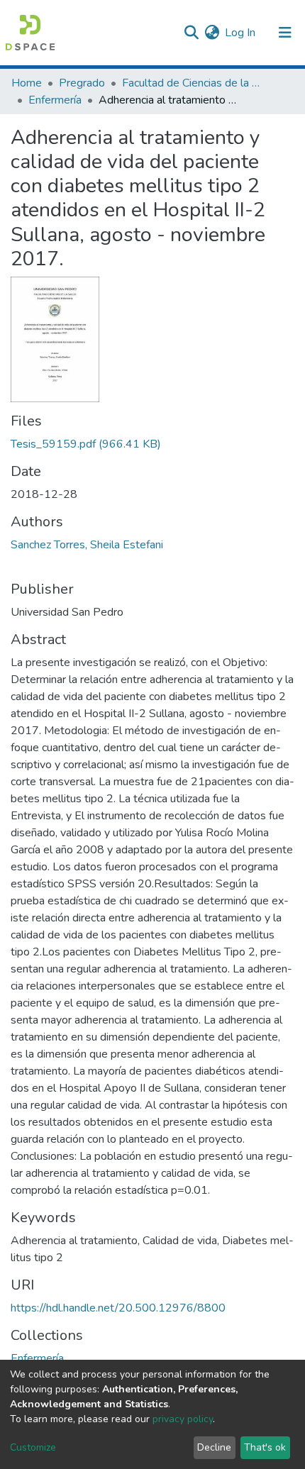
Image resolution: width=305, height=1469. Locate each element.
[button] (212, 32)
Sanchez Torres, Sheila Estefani (87, 545)
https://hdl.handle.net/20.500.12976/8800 (118, 1308)
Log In (241, 32)
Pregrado (82, 83)
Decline (214, 1447)
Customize (33, 1447)
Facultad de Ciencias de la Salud (193, 83)
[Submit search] (191, 32)
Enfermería (55, 100)
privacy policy (182, 1419)
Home (26, 83)
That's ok (265, 1447)
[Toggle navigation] (285, 32)
